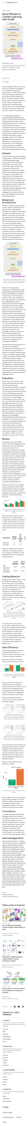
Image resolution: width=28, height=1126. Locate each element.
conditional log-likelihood (17, 421)
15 (19, 399)
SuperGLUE (8, 401)
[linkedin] (15, 1007)
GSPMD (4, 362)
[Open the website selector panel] (18, 2)
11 (6, 397)
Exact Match (6, 413)
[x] (11, 1007)
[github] (23, 1007)
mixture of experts (14, 205)
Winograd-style (14, 393)
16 (20, 399)
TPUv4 (13, 805)
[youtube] (19, 1007)
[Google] (6, 1107)
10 (4, 397)
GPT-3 (23, 86)
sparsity (6, 129)
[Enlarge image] (24, 58)
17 (16, 403)
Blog (8, 10)
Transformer (19, 337)
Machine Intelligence (7, 894)
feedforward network (9, 292)
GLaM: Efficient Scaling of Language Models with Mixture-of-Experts (13, 117)
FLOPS (15, 597)
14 (17, 399)
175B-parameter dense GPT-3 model (12, 492)
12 (13, 399)
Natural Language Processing (10, 896)
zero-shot (11, 381)
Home (3, 10)
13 (15, 399)
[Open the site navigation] (3, 2)
